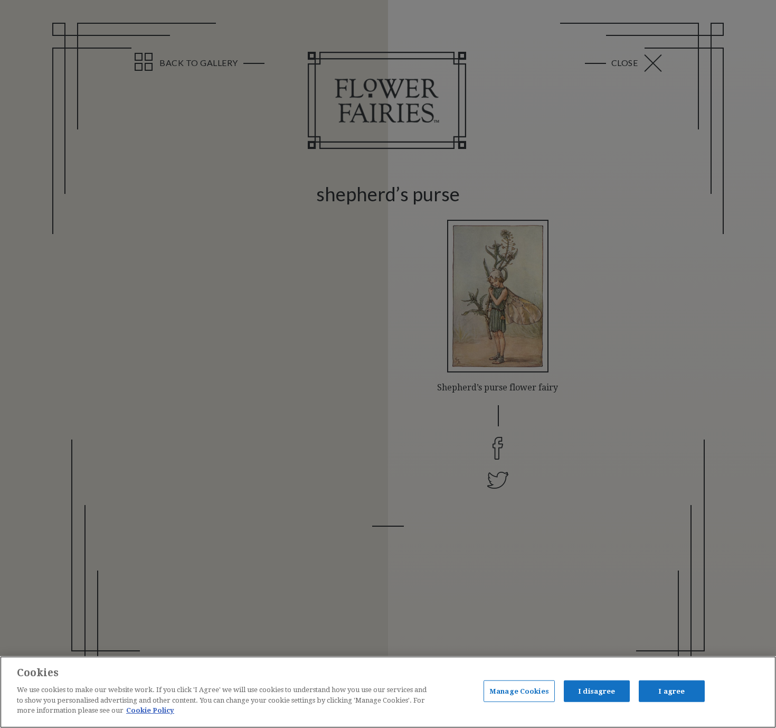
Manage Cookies (519, 691)
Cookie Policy (150, 710)
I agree (671, 691)
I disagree (596, 691)
